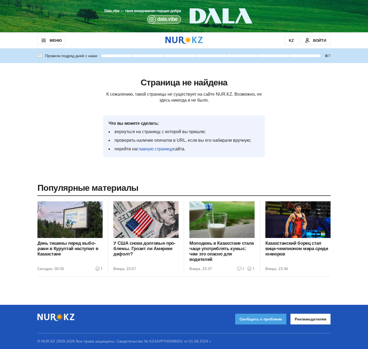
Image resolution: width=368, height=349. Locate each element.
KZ (291, 40)
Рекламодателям (310, 319)
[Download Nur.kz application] (184, 16)
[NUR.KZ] (184, 40)
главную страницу (155, 149)
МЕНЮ (55, 40)
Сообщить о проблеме (260, 319)
